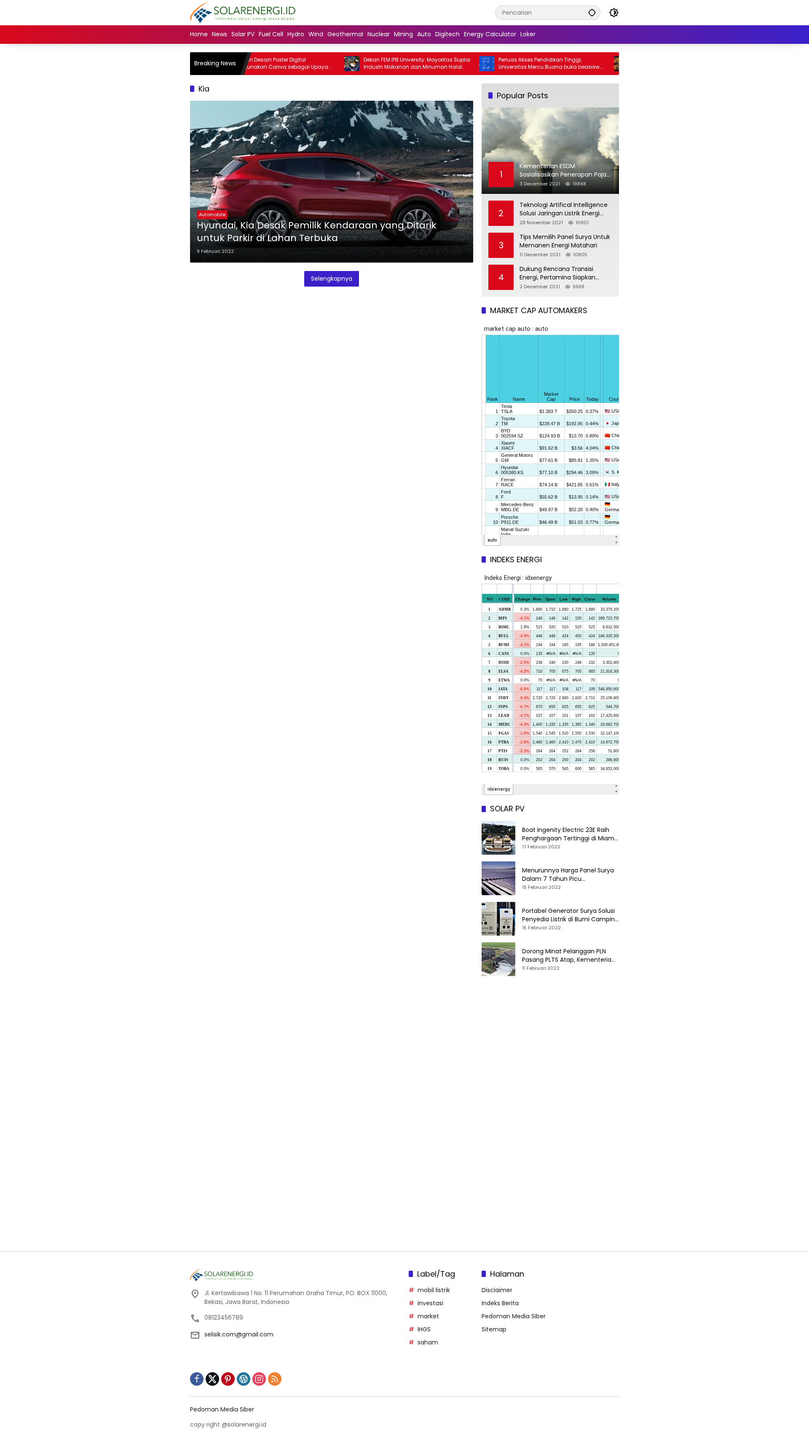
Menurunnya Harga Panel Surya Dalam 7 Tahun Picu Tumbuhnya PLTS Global (568, 875)
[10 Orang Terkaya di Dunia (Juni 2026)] (584, 63)
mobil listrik (434, 1290)
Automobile (212, 214)
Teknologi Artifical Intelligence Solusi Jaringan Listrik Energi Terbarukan (564, 209)
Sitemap (494, 1329)
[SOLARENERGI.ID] (244, 12)
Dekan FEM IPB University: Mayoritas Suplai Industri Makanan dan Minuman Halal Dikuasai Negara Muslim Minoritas (380, 63)
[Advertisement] (550, 1055)
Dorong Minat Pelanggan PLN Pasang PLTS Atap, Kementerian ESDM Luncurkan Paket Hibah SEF (569, 955)
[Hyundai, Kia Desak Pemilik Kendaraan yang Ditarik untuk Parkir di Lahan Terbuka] (331, 182)
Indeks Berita (500, 1303)
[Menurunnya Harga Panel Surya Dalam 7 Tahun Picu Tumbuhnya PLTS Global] (498, 878)
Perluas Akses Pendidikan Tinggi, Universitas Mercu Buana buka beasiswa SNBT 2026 (514, 63)
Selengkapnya (331, 278)
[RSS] (274, 1379)
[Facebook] (197, 1379)
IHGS (424, 1329)
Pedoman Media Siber (514, 1316)
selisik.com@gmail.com (238, 1334)
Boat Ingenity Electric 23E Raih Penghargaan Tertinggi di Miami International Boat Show (569, 834)
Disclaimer (497, 1290)
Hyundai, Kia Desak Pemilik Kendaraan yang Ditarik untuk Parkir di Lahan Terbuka (317, 232)
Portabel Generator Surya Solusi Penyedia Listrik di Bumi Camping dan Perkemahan (570, 915)
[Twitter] (212, 1379)
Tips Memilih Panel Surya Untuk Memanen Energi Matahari (565, 241)
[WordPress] (243, 1379)
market (428, 1316)
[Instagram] (259, 1379)
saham (428, 1342)
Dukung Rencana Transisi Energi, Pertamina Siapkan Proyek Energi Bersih (557, 273)
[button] (592, 12)
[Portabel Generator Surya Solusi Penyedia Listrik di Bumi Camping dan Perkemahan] (498, 919)
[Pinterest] (228, 1379)
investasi (430, 1303)
